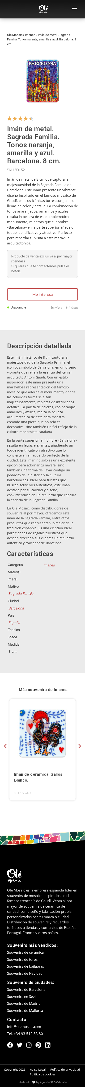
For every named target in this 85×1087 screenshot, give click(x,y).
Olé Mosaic (14, 35)
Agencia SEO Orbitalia (53, 1082)
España (14, 623)
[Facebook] (10, 1045)
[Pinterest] (38, 1045)
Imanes (30, 35)
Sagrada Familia (21, 593)
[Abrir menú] (74, 9)
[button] (5, 746)
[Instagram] (29, 1045)
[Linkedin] (48, 1045)
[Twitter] (19, 1045)
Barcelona (16, 608)
